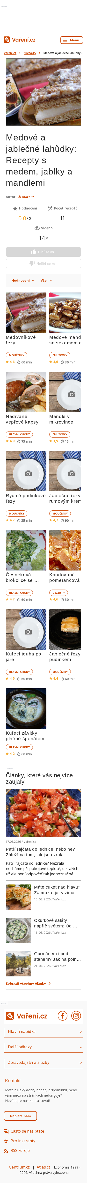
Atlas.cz (44, 1167)
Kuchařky (30, 53)
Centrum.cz (19, 1167)
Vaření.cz (10, 53)
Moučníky (16, 355)
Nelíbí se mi (46, 263)
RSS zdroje (20, 1150)
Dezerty (58, 592)
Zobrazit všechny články (26, 983)
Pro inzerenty (23, 1140)
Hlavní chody (19, 434)
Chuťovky (59, 355)
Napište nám (20, 1116)
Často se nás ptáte (27, 1131)
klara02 (28, 197)
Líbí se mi (46, 252)
